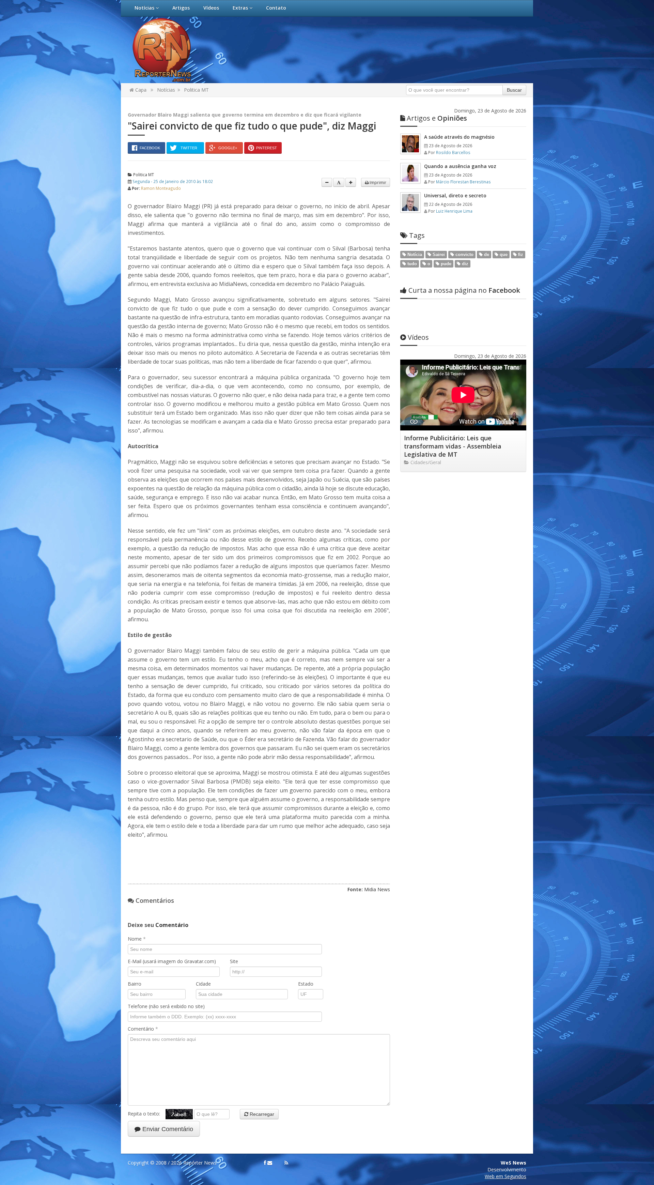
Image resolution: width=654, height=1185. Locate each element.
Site (234, 961)
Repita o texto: (147, 1113)
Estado (305, 984)
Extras (241, 7)
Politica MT (196, 90)
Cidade (203, 984)
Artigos (181, 7)
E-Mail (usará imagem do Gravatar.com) (172, 961)
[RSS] (286, 1162)
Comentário (143, 1029)
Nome (137, 939)
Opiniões (437, 118)
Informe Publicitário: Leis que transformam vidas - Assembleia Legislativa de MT (452, 446)
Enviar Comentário (167, 1129)
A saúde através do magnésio (459, 137)
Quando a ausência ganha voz (460, 166)
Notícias (145, 7)
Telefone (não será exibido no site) (166, 1006)
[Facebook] (265, 1162)
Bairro (134, 984)
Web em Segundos (505, 1176)
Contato (276, 7)
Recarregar (261, 1114)
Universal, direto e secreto (455, 195)
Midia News (377, 889)
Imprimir (377, 182)
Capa (140, 90)
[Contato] (269, 1162)
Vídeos (211, 7)
